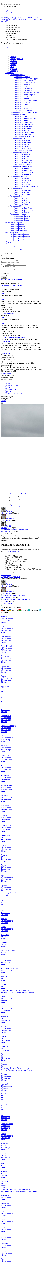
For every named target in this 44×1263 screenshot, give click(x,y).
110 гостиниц (6, 960)
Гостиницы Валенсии (22, 192)
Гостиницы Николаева (23, 126)
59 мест (4, 1140)
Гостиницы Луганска (22, 128)
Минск (3, 1026)
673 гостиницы (7, 877)
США (12, 67)
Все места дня (6, 337)
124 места (4, 915)
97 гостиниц (5, 857)
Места (7, 244)
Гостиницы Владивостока (24, 81)
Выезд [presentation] (3, 267)
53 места (4, 1042)
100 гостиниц (6, 827)
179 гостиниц (6, 887)
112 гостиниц (6, 708)
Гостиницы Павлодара (23, 162)
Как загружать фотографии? (28, 538)
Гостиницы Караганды (23, 160)
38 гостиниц (5, 986)
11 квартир (5, 1050)
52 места (4, 1223)
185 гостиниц (6, 847)
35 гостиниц (5, 978)
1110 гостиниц (6, 678)
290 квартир (5, 819)
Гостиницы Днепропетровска (25, 118)
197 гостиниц (6, 638)
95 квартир (5, 1108)
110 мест (4, 861)
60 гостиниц (5, 837)
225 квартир (5, 829)
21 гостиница (6, 1173)
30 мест (4, 712)
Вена (3, 1227)
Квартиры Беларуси (17, 228)
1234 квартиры (6, 759)
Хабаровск (5, 775)
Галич (3, 401)
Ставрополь (5, 835)
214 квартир (5, 1010)
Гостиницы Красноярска (23, 91)
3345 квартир (6, 730)
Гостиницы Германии (18, 176)
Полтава (4, 984)
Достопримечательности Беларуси (21, 1070)
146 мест (4, 923)
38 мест (4, 1002)
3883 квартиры (6, 809)
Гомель (3, 996)
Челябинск (5, 755)
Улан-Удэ (4, 746)
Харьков (4, 919)
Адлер (3, 865)
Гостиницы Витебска (22, 142)
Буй (2, 293)
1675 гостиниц (6, 648)
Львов (3, 927)
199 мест (4, 652)
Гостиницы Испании (18, 188)
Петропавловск (7, 1124)
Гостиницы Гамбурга (22, 180)
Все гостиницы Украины (24, 136)
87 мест (4, 732)
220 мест (4, 1215)
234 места (4, 905)
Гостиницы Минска (22, 140)
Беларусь (13, 51)
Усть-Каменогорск (8, 1114)
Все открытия (13, 551)
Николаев (4, 976)
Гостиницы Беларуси (18, 138)
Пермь (3, 736)
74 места (4, 831)
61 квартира (5, 1148)
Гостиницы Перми (21, 99)
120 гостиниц (6, 748)
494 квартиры (6, 859)
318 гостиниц (6, 787)
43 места (4, 1012)
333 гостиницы (7, 929)
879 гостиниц (6, 1237)
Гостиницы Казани (21, 87)
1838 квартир (6, 670)
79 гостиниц (5, 1183)
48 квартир (5, 1098)
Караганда (5, 1144)
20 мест (4, 1110)
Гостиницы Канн (21, 218)
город (4, 528)
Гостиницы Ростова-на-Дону (25, 100)
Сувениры (9, 12)
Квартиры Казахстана (18, 230)
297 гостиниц (6, 1229)
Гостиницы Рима (21, 198)
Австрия (13, 57)
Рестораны (14, 246)
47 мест (4, 632)
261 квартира (6, 680)
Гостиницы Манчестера (23, 172)
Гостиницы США (16, 206)
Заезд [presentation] (3, 264)
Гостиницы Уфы (20, 106)
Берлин (4, 1211)
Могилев (4, 1016)
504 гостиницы (7, 1213)
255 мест (4, 1247)
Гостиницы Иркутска (22, 85)
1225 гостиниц (6, 1253)
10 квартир (5, 1088)
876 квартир (5, 1078)
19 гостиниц (5, 1018)
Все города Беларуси (9, 1068)
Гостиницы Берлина (22, 178)
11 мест (4, 1187)
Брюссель (4, 1219)
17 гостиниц (5, 1126)
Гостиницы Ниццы (21, 220)
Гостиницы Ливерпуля (23, 170)
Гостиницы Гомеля (21, 144)
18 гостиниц (5, 945)
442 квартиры (6, 839)
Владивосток (6, 696)
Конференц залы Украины (20, 236)
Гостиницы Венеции (22, 200)
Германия (13, 61)
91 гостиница (6, 658)
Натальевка (5, 341)
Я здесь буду (15, 506)
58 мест (4, 1080)
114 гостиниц (6, 777)
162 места (4, 1239)
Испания (13, 63)
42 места (4, 801)
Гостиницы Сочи (21, 104)
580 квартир (5, 1138)
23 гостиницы (6, 998)
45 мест (4, 771)
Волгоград (5, 686)
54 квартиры (6, 1020)
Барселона (5, 1203)
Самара (4, 845)
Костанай (4, 1084)
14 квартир (5, 1175)
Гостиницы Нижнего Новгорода (26, 93)
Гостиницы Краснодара (23, 89)
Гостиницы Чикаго (21, 212)
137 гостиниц (6, 688)
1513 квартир (6, 879)
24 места (4, 811)
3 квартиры (5, 1158)
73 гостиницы (6, 1008)
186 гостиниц (6, 728)
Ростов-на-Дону (7, 785)
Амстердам (5, 1195)
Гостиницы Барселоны (23, 190)
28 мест (4, 692)
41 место (4, 702)
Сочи (3, 875)
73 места (4, 1199)
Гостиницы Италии (17, 196)
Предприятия (10, 242)
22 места (4, 761)
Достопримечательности (19, 248)
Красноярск (5, 666)
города (5, 520)
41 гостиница (6, 1165)
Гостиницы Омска (21, 97)
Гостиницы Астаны (22, 156)
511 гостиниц (6, 1205)
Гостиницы (9, 73)
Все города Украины (9, 990)
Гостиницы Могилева (22, 148)
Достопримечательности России (18, 895)
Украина (13, 53)
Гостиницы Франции (18, 214)
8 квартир (4, 1185)
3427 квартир (6, 640)
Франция (13, 69)
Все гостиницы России (23, 110)
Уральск (4, 1171)
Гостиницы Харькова (22, 134)
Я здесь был (5, 506)
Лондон (4, 1235)
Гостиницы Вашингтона (23, 210)
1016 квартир (6, 660)
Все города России (8, 893)
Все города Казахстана (9, 1189)
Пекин (3, 1259)
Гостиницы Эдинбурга (23, 174)
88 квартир (5, 1000)
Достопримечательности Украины (21, 992)
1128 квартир (6, 690)
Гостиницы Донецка (22, 120)
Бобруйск (4, 1046)
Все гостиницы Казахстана (24, 164)
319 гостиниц (6, 807)
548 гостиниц (6, 911)
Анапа (3, 676)
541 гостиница (6, 1197)
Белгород (4, 795)
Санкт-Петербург (7, 646)
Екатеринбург (6, 636)
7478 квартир (6, 650)
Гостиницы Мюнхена (22, 184)
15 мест (4, 821)
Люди (7, 14)
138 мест (4, 1207)
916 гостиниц (6, 817)
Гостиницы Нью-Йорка (23, 208)
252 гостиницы (7, 698)
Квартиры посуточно (13, 222)
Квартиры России (17, 224)
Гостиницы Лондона (22, 168)
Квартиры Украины (17, 226)
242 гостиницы (7, 1136)
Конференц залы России (19, 234)
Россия (12, 49)
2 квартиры (5, 962)
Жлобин (4, 1064)
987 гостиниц (6, 867)
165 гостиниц (6, 718)
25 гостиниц (5, 1106)
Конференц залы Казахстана (21, 240)
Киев (3, 899)
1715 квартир (6, 769)
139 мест (4, 1032)
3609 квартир (6, 630)
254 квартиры (6, 799)
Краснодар (5, 805)
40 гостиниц (5, 1096)
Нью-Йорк (5, 1243)
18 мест (4, 752)
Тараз (3, 1163)
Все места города (18, 337)
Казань (3, 626)
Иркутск (4, 885)
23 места (4, 841)
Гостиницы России (17, 75)
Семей (3, 1154)
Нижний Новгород (8, 726)
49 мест (4, 722)
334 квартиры (6, 750)
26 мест (4, 781)
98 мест (4, 1231)
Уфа (2, 765)
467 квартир (5, 710)
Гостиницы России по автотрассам (23, 112)
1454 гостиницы (7, 618)
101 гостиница (6, 757)
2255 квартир (6, 720)
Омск (3, 706)
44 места (4, 662)
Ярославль (5, 656)
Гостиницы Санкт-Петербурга (26, 79)
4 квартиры (5, 869)
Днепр (3, 958)
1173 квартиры (6, 700)
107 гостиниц (6, 767)
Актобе (4, 1094)
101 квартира (6, 1040)
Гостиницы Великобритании (21, 166)
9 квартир (4, 903)
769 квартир (5, 779)
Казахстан (14, 55)
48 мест (4, 881)
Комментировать (7, 502)
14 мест (4, 1090)
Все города (14, 71)
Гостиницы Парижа (22, 216)
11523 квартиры (7, 620)
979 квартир (5, 740)
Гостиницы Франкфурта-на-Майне (27, 186)
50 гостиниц (5, 937)
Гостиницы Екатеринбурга (24, 83)
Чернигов (4, 943)
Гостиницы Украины (18, 114)
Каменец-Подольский (9, 968)
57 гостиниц (5, 953)
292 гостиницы (7, 628)
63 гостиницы (6, 797)
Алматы (4, 1074)
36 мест (4, 791)
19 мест (4, 1160)
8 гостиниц (5, 1048)
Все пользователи (8, 603)
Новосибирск (6, 716)
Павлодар (4, 1104)
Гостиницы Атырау (21, 158)
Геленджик (5, 815)
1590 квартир (6, 889)
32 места (4, 682)
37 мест (4, 891)
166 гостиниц (6, 1261)
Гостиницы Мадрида (22, 194)
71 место (4, 939)
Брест (3, 1006)
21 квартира (5, 1128)
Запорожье (5, 935)
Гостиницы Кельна (21, 182)
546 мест (4, 622)
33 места (4, 1120)
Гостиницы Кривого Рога (24, 124)
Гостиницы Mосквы (22, 77)
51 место (4, 672)
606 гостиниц (6, 901)
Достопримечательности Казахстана (23, 1191)
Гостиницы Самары (22, 102)
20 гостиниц (5, 1038)
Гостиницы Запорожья (23, 122)
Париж (3, 1251)
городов (6, 513)
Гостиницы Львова (21, 130)
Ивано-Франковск (8, 951)
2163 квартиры (6, 789)
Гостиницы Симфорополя (24, 132)
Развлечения (16, 250)
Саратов (4, 855)
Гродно (3, 1054)
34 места (4, 851)
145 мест (4, 642)
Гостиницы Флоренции (23, 204)
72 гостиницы (6, 970)
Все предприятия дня (9, 313)
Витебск (4, 1036)
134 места (4, 931)
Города (8, 47)
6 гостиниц (5, 1066)
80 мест (4, 964)
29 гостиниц (5, 1056)
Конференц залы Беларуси (20, 238)
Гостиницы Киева (21, 116)
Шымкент (5, 1181)
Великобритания (16, 59)
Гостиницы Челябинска (23, 108)
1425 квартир (6, 849)
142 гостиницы (7, 738)
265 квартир (5, 1058)
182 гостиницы (7, 921)
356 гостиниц (6, 1076)
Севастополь (6, 825)
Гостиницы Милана (22, 202)
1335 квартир (6, 1030)
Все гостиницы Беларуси (24, 150)
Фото (7, 10)
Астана (3, 1134)
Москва (4, 616)
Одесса (3, 909)
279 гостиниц (6, 1245)
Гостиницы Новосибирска (24, 95)
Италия (13, 65)
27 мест (4, 1100)
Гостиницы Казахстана (19, 152)
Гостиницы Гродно (21, 146)
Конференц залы (11, 232)
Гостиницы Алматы (22, 154)
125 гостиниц (6, 668)
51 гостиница (6, 1146)
